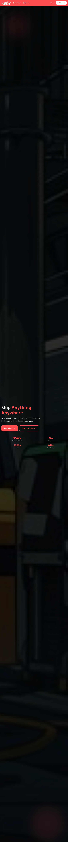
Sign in (52, 3)
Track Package (28, 428)
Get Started (61, 3)
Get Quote (8, 428)
